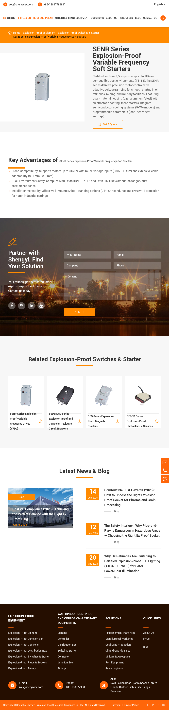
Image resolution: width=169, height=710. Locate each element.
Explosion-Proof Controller (23, 644)
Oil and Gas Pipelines (117, 650)
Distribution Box (67, 644)
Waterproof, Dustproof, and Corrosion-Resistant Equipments (77, 618)
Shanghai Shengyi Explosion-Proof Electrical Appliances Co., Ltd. (50, 705)
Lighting (62, 632)
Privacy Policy (131, 705)
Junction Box (65, 662)
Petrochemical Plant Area (120, 632)
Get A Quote (108, 124)
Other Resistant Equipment (72, 18)
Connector (64, 656)
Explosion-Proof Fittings (22, 668)
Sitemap (116, 705)
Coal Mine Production (118, 644)
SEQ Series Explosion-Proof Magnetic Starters (103, 421)
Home (16, 32)
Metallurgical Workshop (119, 638)
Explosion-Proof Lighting (22, 632)
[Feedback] (165, 479)
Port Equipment (114, 662)
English (158, 4)
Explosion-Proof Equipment (35, 18)
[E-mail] (165, 462)
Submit (79, 312)
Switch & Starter (67, 650)
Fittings (62, 668)
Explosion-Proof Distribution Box (27, 650)
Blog (138, 18)
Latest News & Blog (84, 471)
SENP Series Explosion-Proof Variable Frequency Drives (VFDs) (26, 421)
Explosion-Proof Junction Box (25, 638)
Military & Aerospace (117, 656)
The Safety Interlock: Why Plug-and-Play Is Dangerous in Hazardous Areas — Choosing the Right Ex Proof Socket (132, 530)
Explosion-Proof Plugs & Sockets (27, 662)
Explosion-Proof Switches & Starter (78, 32)
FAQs (146, 638)
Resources (126, 18)
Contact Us (150, 18)
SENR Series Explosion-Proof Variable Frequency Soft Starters (49, 36)
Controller (63, 638)
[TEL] (165, 470)
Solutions (97, 18)
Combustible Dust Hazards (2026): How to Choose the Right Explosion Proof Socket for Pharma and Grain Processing (129, 497)
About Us (111, 18)
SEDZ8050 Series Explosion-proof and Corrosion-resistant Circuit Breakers (65, 421)
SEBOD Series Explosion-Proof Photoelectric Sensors (142, 421)
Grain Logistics (114, 668)
